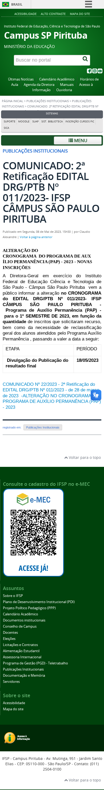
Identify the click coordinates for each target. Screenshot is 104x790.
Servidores (11, 681)
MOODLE (24, 121)
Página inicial (12, 101)
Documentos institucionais (24, 620)
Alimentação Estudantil (21, 651)
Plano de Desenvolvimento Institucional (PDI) (39, 602)
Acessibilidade (25, 14)
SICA (6, 128)
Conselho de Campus (20, 626)
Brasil (16, 4)
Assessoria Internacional (22, 657)
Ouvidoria (64, 90)
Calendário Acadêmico (56, 79)
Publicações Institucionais (47, 101)
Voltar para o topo (84, 457)
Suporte (9, 121)
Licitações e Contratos (20, 645)
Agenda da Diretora (39, 84)
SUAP (35, 121)
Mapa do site (80, 14)
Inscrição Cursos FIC (79, 121)
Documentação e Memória (24, 675)
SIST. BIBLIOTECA (52, 121)
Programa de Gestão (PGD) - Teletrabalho (35, 663)
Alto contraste (53, 14)
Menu (80, 140)
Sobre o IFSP (13, 595)
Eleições (9, 638)
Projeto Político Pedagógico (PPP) (29, 608)
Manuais (67, 84)
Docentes (10, 632)
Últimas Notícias (21, 79)
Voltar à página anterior (36, 237)
